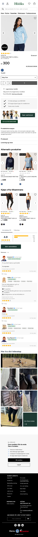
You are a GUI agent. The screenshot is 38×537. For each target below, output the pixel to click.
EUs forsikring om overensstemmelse (24, 480)
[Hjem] (19, 3)
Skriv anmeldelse (11, 246)
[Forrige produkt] (2, 162)
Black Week (23, 488)
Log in (19, 465)
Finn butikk (22, 478)
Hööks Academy (10, 503)
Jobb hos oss (10, 491)
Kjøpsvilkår (9, 478)
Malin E (9, 324)
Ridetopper (21, 13)
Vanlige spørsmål (24, 483)
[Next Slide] (34, 33)
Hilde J (9, 277)
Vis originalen (5, 266)
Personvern (9, 493)
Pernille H (10, 308)
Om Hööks (9, 488)
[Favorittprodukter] (29, 4)
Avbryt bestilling (24, 494)
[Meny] (3, 3)
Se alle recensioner (9, 121)
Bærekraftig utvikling (12, 483)
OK (28, 518)
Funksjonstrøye (31, 13)
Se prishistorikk (31, 66)
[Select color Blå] (2, 184)
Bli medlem (19, 460)
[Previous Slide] (3, 33)
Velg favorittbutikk (17, 94)
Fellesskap (17, 230)
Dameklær (14, 13)
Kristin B (10, 257)
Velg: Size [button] (5, 77)
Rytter (7, 13)
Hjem (2, 13)
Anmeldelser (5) (6, 230)
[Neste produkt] (35, 162)
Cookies (9, 496)
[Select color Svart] (2, 224)
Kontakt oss (9, 480)
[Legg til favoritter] (35, 18)
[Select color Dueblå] (2, 70)
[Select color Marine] (4, 224)
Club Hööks (22, 491)
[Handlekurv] (34, 4)
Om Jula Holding (24, 486)
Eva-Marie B (11, 338)
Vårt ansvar (9, 485)
